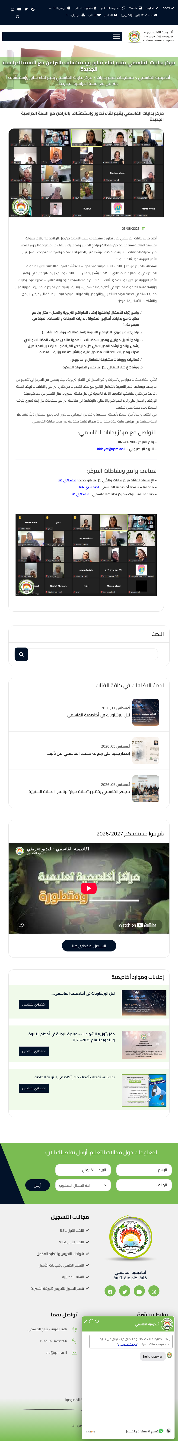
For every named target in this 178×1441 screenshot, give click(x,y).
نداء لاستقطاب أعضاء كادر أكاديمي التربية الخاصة (75, 1076)
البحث (158, 634)
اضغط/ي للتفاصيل (34, 1004)
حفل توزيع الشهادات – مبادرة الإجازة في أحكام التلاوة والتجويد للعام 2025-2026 (72, 1036)
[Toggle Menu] (116, 37)
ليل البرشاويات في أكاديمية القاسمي (98, 715)
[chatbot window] (128, 1377)
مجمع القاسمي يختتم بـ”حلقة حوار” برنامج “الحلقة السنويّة (79, 791)
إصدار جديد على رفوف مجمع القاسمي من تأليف (88, 753)
